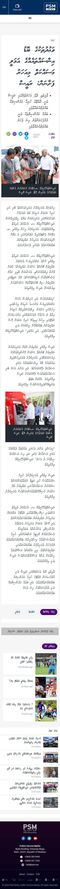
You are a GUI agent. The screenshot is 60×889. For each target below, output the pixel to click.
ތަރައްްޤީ (17, 612)
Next (53, 171)
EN (4, 7)
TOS (38, 874)
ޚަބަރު (53, 41)
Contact (30, 874)
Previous (7, 171)
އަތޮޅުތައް (31, 612)
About (22, 874)
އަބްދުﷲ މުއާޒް (51, 136)
